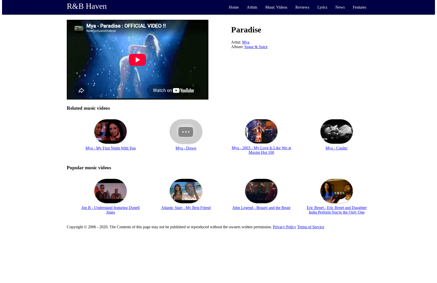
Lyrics (322, 7)
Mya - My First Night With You (110, 148)
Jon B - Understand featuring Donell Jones (110, 209)
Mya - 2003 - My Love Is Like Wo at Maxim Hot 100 (261, 150)
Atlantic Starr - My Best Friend (186, 207)
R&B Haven (87, 6)
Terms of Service (310, 227)
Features (359, 7)
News (340, 7)
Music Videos (276, 7)
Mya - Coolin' (336, 148)
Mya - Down (186, 148)
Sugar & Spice (256, 47)
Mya (245, 42)
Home (234, 7)
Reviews (302, 7)
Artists (252, 7)
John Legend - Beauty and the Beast (261, 207)
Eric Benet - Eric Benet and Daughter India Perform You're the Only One (337, 209)
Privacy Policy (284, 227)
